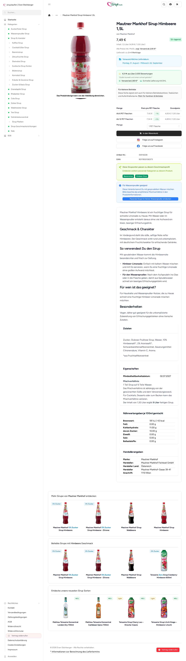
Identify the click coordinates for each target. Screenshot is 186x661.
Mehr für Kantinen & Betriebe (150, 96)
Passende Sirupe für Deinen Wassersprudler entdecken (150, 199)
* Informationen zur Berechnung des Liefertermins (75, 651)
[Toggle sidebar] (49, 4)
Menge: (119, 125)
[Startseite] (49, 15)
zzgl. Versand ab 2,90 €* (146, 49)
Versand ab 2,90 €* (129, 81)
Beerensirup (128, 176)
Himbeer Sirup (141, 176)
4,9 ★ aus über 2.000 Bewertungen (137, 74)
